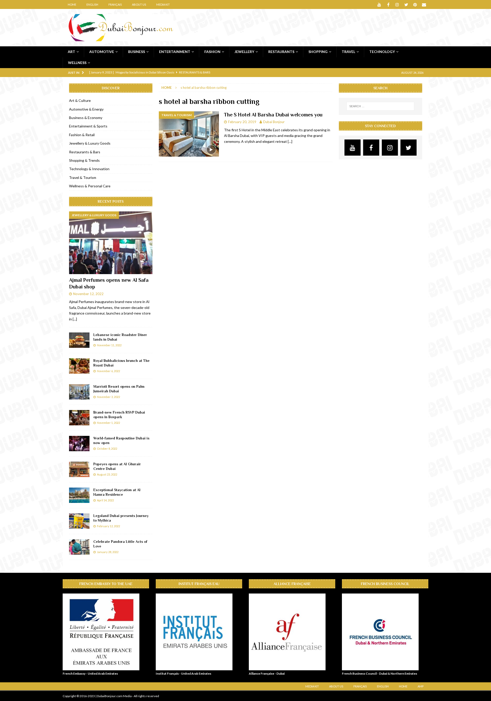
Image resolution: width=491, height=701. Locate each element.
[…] (290, 141)
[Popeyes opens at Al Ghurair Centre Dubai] (79, 469)
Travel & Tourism (82, 177)
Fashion (212, 51)
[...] (75, 319)
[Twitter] (406, 4)
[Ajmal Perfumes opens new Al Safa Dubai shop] (110, 242)
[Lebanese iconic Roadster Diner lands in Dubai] (79, 340)
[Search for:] (380, 106)
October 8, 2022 (107, 448)
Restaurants (281, 51)
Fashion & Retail (82, 135)
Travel (348, 51)
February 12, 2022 (108, 526)
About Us (139, 4)
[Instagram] (397, 4)
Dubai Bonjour (274, 122)
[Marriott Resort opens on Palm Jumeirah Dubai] (79, 392)
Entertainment (174, 51)
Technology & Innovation (89, 169)
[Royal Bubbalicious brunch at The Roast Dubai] (79, 366)
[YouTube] (379, 4)
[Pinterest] (415, 4)
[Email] (424, 4)
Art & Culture (80, 100)
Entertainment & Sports (88, 126)
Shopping (318, 51)
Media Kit (163, 4)
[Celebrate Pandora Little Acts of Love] (79, 547)
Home (72, 4)
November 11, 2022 (109, 345)
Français (115, 4)
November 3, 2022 (108, 396)
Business (136, 51)
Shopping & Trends (84, 160)
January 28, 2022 (107, 552)
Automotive (101, 51)
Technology (382, 51)
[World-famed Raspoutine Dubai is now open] (79, 443)
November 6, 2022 (108, 371)
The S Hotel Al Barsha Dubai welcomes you (273, 114)
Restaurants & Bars (84, 152)
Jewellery (244, 51)
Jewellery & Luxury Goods (89, 143)
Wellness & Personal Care (89, 186)
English (92, 4)
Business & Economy (85, 117)
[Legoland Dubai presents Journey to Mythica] (79, 521)
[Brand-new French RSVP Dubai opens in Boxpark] (79, 417)
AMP (420, 686)
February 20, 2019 (242, 122)
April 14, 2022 (105, 500)
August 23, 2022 (107, 474)
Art (71, 51)
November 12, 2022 (88, 294)
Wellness (77, 62)
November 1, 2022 (108, 422)
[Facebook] (388, 4)
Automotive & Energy (86, 109)
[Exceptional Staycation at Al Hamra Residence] (79, 495)
